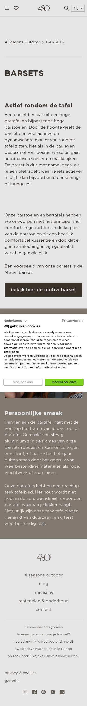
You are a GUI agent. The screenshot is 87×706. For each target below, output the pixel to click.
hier (63, 367)
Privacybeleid (73, 320)
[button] (15, 321)
